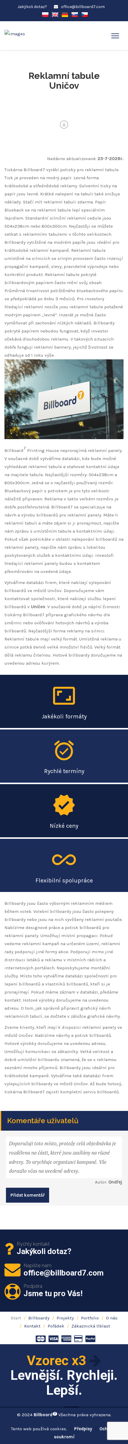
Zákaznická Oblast (90, 1326)
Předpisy (83, 1428)
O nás (112, 1318)
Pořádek (56, 1326)
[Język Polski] (45, 14)
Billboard (45, 1414)
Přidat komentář (27, 1195)
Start (16, 1318)
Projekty (65, 1318)
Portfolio (90, 1318)
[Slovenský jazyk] (74, 14)
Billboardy (38, 1318)
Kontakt (32, 1326)
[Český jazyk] (84, 14)
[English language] (55, 14)
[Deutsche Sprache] (64, 14)
